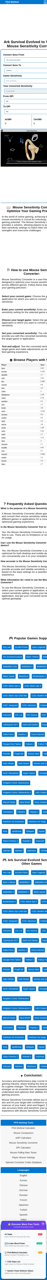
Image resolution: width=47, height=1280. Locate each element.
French (23, 1200)
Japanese (23, 1205)
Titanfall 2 (26, 841)
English (23, 1175)
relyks (3, 398)
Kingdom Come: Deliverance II (17, 792)
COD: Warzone (29, 705)
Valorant (6, 851)
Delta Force (8, 734)
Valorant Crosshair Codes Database (23, 1162)
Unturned (40, 841)
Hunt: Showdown (10, 773)
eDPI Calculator (23, 1138)
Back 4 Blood (32, 657)
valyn (3, 431)
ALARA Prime (21, 647)
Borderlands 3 (39, 676)
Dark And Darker (30, 725)
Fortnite (6, 754)
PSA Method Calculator (12, 3)
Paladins (21, 812)
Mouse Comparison (23, 1133)
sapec (3, 437)
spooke (4, 385)
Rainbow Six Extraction (13, 821)
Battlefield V (23, 892)
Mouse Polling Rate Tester (23, 1152)
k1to (3, 404)
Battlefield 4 (27, 666)
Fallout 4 (30, 744)
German (23, 1190)
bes (2, 381)
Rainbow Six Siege (37, 821)
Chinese (23, 1185)
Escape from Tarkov (12, 744)
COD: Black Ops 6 (32, 686)
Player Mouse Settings (23, 1157)
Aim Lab (6, 647)
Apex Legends (38, 647)
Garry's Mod (33, 754)
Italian (24, 1219)
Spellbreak (16, 831)
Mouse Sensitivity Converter (23, 1142)
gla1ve (3, 424)
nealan (3, 457)
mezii (3, 434)
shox (3, 441)
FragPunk (18, 754)
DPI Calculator (23, 1147)
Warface (19, 851)
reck (3, 451)
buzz (3, 368)
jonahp (3, 418)
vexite (3, 428)
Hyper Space (29, 773)
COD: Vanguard (10, 705)
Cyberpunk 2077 (10, 725)
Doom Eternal (37, 734)
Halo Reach (23, 763)
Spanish (23, 1214)
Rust (5, 831)
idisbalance (5, 394)
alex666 (4, 375)
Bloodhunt (23, 676)
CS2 (44, 715)
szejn (3, 411)
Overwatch (8, 812)
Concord (7, 715)
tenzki (3, 408)
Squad (41, 831)
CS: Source (32, 715)
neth (3, 378)
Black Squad (8, 676)
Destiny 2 (22, 734)
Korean (23, 1180)
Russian (23, 1195)
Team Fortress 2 (10, 841)
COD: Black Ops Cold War (15, 695)
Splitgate (30, 831)
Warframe (31, 851)
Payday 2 (34, 812)
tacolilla (4, 447)
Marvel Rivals (9, 802)
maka (3, 391)
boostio (4, 371)
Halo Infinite (8, 763)
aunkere (4, 401)
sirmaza (4, 414)
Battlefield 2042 (10, 666)
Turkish (23, 1210)
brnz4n (4, 461)
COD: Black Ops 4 (11, 686)
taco (3, 388)
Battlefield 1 (25, 882)
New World (25, 802)
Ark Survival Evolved (12, 657)
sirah (3, 421)
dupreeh (4, 444)
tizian (3, 464)
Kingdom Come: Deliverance (16, 783)
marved (4, 454)
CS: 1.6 (18, 715)
